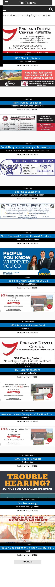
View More (27, 562)
